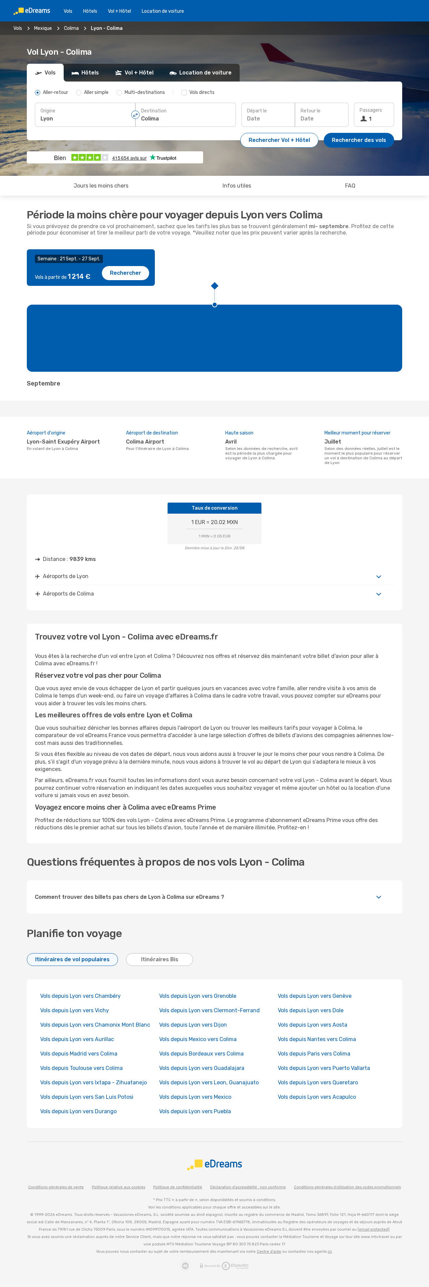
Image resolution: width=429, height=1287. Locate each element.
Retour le (310, 111)
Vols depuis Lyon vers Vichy (74, 1010)
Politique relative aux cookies (118, 1187)
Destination (154, 111)
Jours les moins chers (101, 186)
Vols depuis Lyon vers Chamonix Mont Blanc (95, 1025)
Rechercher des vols (359, 140)
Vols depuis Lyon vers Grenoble (197, 996)
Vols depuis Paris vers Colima (314, 1053)
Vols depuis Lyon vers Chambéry (80, 996)
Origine (48, 111)
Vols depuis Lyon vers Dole (311, 1010)
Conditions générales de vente (56, 1187)
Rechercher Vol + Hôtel (279, 140)
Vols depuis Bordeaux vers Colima (201, 1053)
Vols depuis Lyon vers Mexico (195, 1097)
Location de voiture (163, 11)
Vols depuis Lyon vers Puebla (195, 1111)
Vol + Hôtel (119, 11)
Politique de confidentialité (177, 1187)
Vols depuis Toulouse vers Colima (81, 1068)
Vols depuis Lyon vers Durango (78, 1111)
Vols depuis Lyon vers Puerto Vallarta (324, 1068)
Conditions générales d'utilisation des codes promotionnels (347, 1187)
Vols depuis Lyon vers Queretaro (318, 1082)
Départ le (257, 111)
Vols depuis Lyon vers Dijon (193, 1025)
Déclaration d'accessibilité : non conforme (248, 1187)
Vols (68, 11)
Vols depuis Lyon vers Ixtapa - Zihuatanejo (93, 1082)
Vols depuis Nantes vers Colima (317, 1039)
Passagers (371, 110)
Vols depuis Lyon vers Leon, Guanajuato (209, 1082)
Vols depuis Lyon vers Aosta (312, 1025)
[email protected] (373, 1229)
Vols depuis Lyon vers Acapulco (317, 1097)
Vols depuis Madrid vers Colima (78, 1053)
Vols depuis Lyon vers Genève (315, 996)
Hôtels (90, 11)
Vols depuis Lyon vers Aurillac (77, 1039)
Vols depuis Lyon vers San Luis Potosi (86, 1097)
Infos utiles (237, 186)
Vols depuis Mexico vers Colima (198, 1039)
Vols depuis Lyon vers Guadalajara (201, 1068)
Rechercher (125, 273)
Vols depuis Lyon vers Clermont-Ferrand (209, 1010)
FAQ (350, 186)
